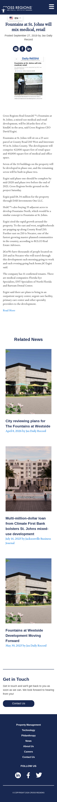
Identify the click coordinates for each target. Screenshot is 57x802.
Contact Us (28, 757)
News (28, 741)
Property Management (28, 725)
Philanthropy (28, 735)
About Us (28, 746)
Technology (28, 730)
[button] (3, 10)
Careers (28, 751)
